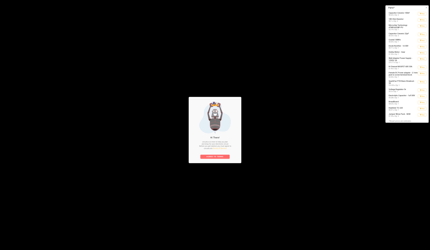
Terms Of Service (219, 135)
